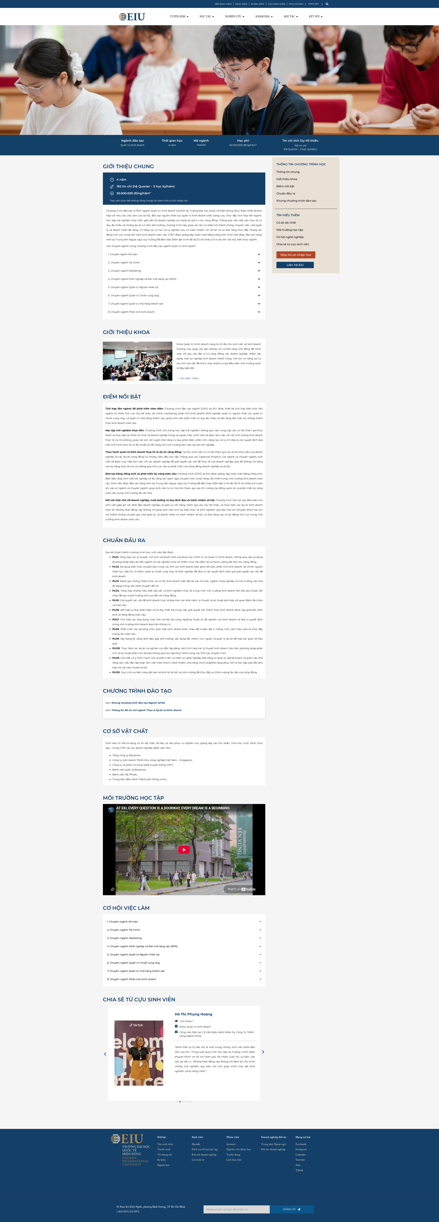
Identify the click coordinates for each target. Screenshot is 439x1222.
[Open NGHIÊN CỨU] (243, 17)
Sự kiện (161, 1160)
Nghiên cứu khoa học (238, 1149)
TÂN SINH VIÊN (223, 4)
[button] (105, 1054)
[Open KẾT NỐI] (321, 17)
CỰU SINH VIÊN (276, 4)
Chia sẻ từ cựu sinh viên (292, 244)
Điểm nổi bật (285, 186)
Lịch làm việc (234, 1160)
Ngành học (163, 1165)
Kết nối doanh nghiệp (204, 1155)
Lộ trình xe (198, 1160)
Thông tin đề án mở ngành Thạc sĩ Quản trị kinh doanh (147, 710)
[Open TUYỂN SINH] (187, 17)
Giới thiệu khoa (286, 179)
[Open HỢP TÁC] (297, 17)
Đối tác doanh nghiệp (273, 1149)
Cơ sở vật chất (286, 222)
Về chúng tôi (164, 1155)
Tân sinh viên (165, 1144)
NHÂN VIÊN (257, 4)
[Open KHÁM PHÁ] (271, 17)
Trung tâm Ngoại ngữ (273, 1144)
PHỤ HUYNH (296, 4)
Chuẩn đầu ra (285, 193)
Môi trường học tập (289, 229)
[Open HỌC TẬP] (213, 17)
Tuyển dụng (233, 1155)
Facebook (300, 1144)
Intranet (230, 1144)
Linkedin (300, 1155)
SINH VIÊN (241, 4)
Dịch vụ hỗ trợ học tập (205, 1149)
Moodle (196, 1144)
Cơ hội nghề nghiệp (290, 237)
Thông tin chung (288, 172)
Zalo (297, 1165)
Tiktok (299, 1170)
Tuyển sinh (163, 1149)
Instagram (301, 1149)
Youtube (300, 1160)
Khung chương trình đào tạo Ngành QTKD (138, 702)
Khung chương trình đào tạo (296, 200)
